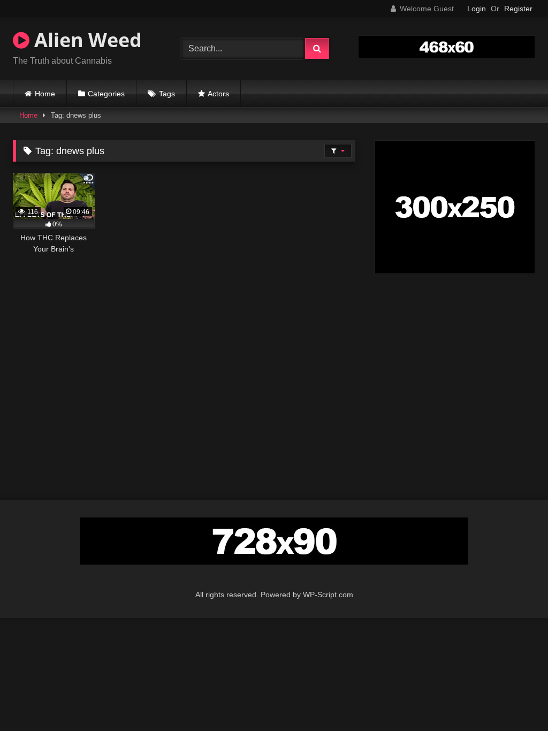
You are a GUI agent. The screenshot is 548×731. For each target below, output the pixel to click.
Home (45, 93)
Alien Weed (85, 40)
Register (518, 8)
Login (476, 8)
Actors (218, 93)
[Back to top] (515, 699)
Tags (167, 93)
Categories (106, 93)
